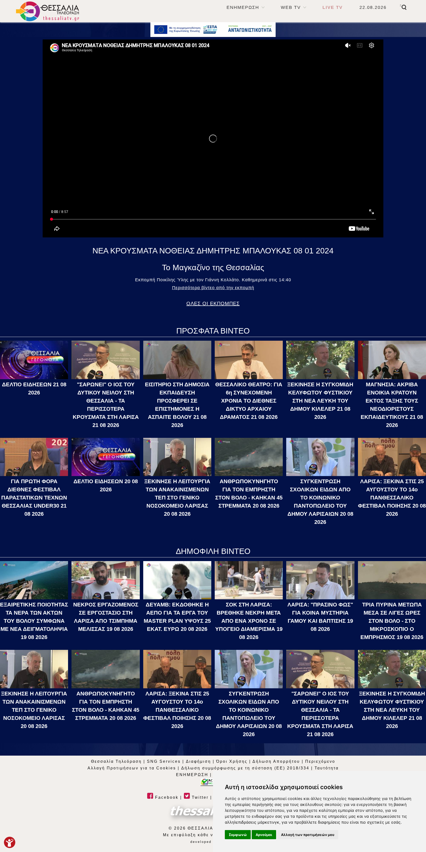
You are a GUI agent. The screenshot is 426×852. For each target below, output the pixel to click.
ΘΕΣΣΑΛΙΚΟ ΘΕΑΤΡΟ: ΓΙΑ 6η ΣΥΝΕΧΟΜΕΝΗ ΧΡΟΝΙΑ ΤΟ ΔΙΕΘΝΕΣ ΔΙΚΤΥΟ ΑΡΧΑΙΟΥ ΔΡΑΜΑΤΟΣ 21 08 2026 (248, 400)
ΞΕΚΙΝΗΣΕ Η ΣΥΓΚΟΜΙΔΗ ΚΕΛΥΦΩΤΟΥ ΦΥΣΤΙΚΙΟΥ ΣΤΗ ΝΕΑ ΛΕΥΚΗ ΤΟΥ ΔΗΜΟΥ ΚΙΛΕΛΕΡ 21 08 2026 (320, 400)
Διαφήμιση (198, 761)
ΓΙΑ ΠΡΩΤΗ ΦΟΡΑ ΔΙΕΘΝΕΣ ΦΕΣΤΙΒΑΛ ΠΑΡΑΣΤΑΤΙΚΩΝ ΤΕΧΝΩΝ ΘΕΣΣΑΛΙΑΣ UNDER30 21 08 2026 (34, 497)
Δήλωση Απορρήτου (276, 761)
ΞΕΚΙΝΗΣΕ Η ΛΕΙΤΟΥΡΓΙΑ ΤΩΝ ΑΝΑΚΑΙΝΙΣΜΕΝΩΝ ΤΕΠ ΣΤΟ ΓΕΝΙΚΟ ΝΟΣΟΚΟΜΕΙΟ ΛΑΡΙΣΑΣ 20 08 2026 (177, 497)
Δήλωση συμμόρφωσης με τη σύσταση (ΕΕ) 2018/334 (245, 768)
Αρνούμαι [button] (264, 835)
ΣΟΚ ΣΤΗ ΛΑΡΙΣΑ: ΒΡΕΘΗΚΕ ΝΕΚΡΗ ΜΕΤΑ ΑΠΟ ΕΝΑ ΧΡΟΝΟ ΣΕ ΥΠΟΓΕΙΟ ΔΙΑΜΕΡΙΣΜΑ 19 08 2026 (249, 621)
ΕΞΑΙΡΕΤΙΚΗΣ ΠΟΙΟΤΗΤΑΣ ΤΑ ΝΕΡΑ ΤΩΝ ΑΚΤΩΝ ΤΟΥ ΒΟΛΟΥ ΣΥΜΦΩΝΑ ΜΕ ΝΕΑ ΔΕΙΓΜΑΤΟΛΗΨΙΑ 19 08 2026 (34, 621)
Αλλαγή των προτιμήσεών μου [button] (307, 835)
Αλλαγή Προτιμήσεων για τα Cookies (132, 768)
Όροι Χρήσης (232, 761)
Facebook (165, 797)
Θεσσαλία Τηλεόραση (116, 761)
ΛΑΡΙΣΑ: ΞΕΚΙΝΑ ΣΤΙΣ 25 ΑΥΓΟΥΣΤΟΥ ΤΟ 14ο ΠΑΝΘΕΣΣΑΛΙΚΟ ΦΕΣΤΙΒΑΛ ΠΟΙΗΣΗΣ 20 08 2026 (392, 497)
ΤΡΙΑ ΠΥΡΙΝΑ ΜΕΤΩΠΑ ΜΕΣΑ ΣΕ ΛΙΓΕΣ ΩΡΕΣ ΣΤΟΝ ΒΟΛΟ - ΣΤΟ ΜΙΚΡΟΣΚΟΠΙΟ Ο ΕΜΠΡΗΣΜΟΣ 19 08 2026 (391, 621)
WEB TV (291, 7)
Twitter (199, 797)
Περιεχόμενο (320, 761)
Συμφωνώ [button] (238, 835)
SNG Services (164, 761)
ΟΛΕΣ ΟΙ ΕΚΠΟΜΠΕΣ (213, 303)
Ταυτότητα (327, 768)
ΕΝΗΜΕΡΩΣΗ (243, 7)
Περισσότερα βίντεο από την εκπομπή (213, 287)
